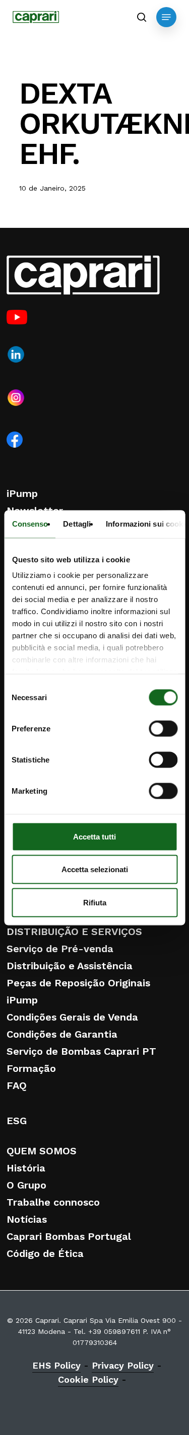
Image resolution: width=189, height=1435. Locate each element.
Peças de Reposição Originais (78, 983)
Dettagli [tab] (77, 523)
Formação (31, 1068)
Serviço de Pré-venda (60, 949)
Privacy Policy (123, 1365)
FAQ (17, 1085)
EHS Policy (56, 1365)
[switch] (163, 728)
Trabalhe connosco (53, 1202)
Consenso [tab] (30, 523)
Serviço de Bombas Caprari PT (81, 1051)
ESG (17, 1121)
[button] (166, 17)
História (26, 1168)
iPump (22, 493)
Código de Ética (45, 1253)
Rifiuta (94, 902)
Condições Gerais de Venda (72, 1017)
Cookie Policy (88, 1379)
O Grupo (26, 1185)
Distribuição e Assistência (70, 966)
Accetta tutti (94, 836)
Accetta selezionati (94, 869)
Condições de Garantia (62, 1034)
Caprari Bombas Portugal (69, 1236)
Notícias (27, 1219)
